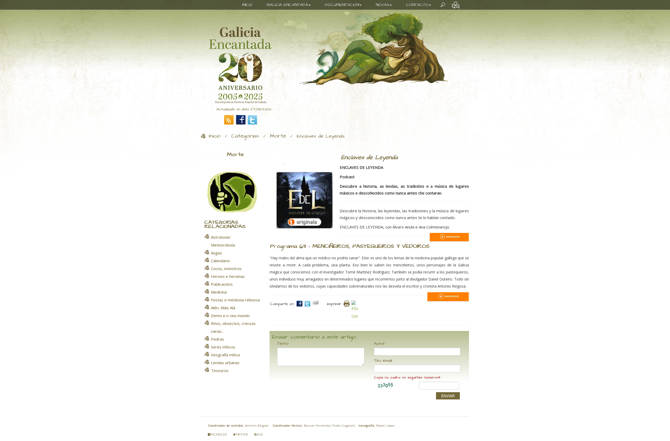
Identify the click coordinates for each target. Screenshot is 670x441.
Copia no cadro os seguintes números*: (407, 377)
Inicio (215, 136)
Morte (278, 136)
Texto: (283, 343)
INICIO (247, 5)
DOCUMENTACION (342, 5)
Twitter (242, 434)
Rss (260, 434)
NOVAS (382, 5)
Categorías (245, 136)
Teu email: (383, 360)
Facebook (219, 434)
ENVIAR (448, 395)
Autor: (380, 343)
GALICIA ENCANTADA (287, 5)
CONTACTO (417, 5)
